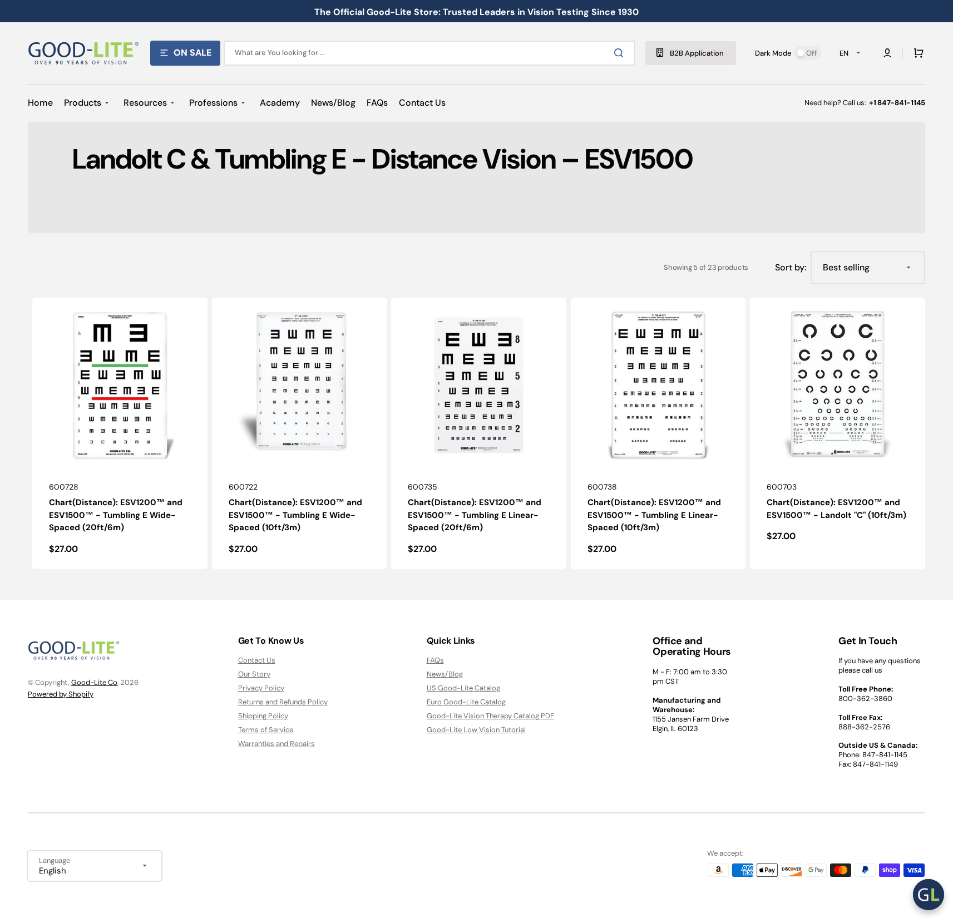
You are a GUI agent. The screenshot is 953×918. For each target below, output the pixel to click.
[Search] (620, 53)
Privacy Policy (261, 688)
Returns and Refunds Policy (283, 702)
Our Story (254, 674)
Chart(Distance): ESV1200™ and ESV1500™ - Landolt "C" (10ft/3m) (836, 509)
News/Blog (445, 674)
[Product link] (120, 433)
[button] (916, 53)
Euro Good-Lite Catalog (466, 702)
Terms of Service (265, 729)
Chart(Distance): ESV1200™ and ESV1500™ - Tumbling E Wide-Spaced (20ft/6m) (115, 515)
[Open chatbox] (928, 894)
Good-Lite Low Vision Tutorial (476, 729)
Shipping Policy (263, 715)
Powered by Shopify (60, 694)
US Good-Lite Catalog (463, 688)
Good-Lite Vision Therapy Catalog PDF (490, 715)
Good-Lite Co (94, 682)
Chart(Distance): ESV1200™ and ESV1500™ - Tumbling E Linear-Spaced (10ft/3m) (654, 515)
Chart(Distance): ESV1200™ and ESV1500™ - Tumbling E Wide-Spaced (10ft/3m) (295, 515)
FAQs (435, 660)
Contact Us (256, 660)
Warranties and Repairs (276, 743)
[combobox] (429, 53)
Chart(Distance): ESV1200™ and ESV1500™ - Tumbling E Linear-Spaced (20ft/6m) (474, 515)
